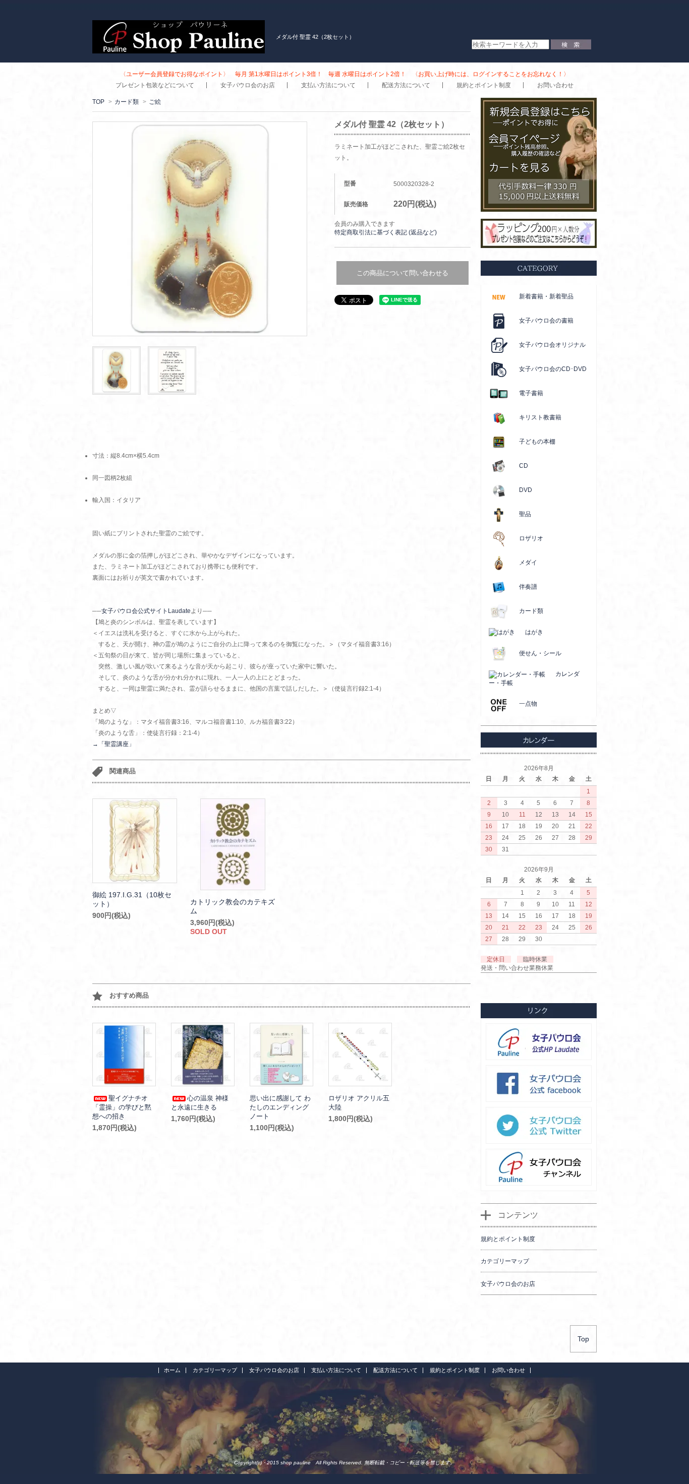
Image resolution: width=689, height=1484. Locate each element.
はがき (534, 632)
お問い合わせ (555, 85)
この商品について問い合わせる (402, 273)
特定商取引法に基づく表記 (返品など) (385, 232)
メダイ (528, 562)
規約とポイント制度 (483, 85)
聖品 (525, 514)
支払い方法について (328, 85)
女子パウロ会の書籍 (546, 320)
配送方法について (406, 85)
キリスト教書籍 (540, 417)
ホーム (172, 1370)
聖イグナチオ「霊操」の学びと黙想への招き (121, 1107)
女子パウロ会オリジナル (552, 344)
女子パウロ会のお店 (247, 85)
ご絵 (155, 101)
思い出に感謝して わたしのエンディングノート (280, 1107)
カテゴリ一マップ (215, 1370)
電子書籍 (531, 393)
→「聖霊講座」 (113, 744)
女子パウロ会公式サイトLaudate (146, 610)
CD (523, 465)
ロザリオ (531, 538)
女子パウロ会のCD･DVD (553, 369)
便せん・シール (540, 653)
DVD (525, 489)
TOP (98, 101)
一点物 (528, 703)
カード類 (126, 101)
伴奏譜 (528, 586)
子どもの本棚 (537, 441)
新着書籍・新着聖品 (546, 296)
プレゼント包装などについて (155, 85)
